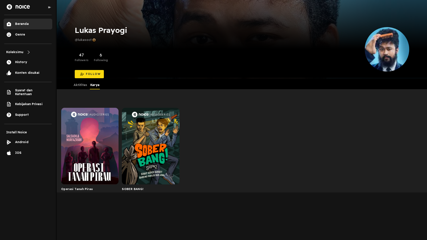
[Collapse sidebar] (49, 7)
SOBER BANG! (132, 189)
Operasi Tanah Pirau (77, 189)
